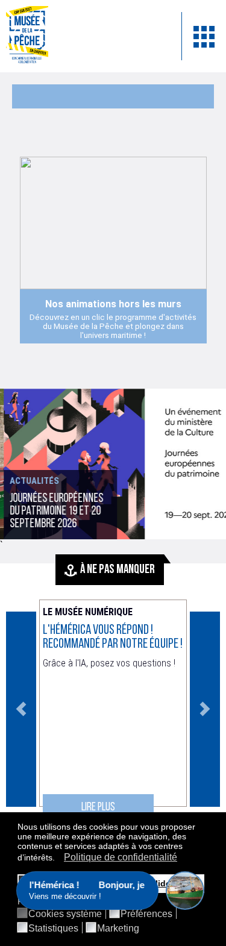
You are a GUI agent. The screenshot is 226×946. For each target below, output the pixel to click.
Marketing (118, 928)
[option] (113, 464)
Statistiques (53, 928)
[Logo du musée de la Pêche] (84, 36)
